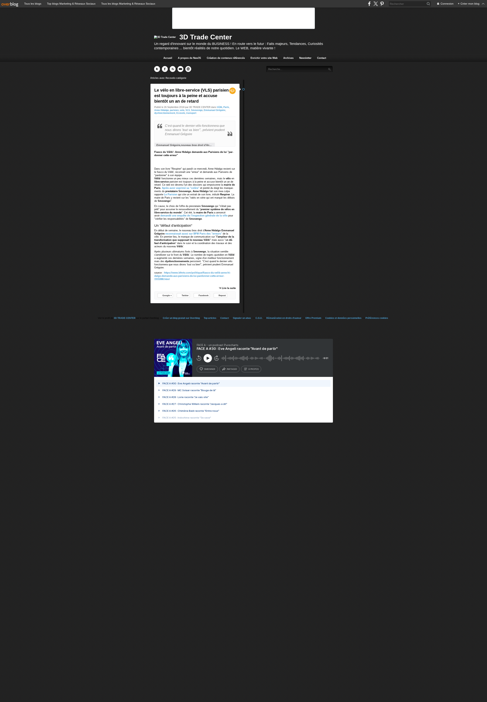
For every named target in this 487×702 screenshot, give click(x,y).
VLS (187, 110)
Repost (222, 295)
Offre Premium (313, 318)
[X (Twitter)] (375, 4)
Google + (167, 295)
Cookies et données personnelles (343, 318)
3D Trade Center (205, 37)
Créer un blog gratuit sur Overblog (181, 318)
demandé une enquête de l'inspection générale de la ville (194, 215)
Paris (226, 107)
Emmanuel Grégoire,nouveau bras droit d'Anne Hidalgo (184, 145)
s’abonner (209, 369)
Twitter (185, 295)
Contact (321, 58)
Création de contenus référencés (226, 58)
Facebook (203, 295)
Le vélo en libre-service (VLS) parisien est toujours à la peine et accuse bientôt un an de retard (191, 95)
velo (182, 110)
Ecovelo (180, 113)
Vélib (219, 107)
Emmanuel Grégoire (214, 110)
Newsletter (305, 58)
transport (191, 113)
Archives (288, 58)
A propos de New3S (189, 58)
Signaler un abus (242, 318)
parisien (174, 110)
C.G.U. (258, 318)
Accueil (167, 58)
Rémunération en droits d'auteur (283, 318)
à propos (253, 369)
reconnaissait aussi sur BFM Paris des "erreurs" (193, 233)
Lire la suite (229, 288)
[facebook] (369, 4)
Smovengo (197, 110)
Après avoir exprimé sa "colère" (180, 188)
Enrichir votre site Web (264, 58)
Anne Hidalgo (161, 110)
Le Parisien (171, 194)
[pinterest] (382, 4)
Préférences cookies (376, 318)
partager (232, 369)
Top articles (210, 318)
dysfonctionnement (164, 113)
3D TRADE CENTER (124, 318)
